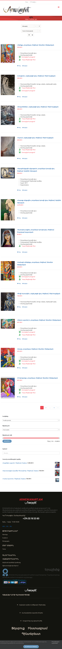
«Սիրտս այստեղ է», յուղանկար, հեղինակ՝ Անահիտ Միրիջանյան (39, 320)
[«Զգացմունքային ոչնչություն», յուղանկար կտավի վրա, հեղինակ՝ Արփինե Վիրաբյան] (8, 173)
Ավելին (25, 65)
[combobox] (31, 420)
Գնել (19, 65)
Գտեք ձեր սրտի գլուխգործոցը (16, 595)
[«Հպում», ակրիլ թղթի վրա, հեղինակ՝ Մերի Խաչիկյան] (8, 147)
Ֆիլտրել (7, 441)
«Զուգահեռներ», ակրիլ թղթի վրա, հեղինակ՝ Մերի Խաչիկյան (37, 107)
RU (11, 526)
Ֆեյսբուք (18, 628)
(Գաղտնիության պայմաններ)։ (55, 642)
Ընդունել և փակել (31, 646)
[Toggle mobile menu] (59, 7)
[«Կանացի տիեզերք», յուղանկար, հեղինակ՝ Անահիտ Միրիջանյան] (8, 270)
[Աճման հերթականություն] (39, 26)
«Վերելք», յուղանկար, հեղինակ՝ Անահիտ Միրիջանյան (35, 45)
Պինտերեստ (31, 633)
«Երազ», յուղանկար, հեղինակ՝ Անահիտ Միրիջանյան (35, 349)
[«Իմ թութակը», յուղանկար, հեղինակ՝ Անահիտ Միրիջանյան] (8, 388)
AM (3, 526)
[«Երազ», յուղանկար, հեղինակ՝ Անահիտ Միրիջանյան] (8, 357)
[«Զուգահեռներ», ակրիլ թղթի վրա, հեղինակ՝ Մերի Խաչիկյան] (8, 115)
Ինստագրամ (37, 628)
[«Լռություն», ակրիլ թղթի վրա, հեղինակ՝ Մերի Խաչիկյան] (8, 85)
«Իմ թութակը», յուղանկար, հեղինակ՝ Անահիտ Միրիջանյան (37, 378)
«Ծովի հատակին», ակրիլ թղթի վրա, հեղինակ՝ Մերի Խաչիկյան (38, 293)
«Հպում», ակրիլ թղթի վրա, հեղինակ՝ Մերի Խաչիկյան (35, 138)
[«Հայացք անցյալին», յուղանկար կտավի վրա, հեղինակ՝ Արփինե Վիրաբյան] (8, 209)
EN (7, 526)
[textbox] (31, 420)
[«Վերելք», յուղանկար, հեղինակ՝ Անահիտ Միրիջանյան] (8, 53)
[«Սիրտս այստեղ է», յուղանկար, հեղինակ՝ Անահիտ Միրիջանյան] (8, 324)
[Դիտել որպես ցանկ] (32, 35)
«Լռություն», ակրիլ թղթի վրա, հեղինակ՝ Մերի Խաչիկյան (36, 76)
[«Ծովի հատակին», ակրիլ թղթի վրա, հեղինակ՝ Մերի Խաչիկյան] (8, 301)
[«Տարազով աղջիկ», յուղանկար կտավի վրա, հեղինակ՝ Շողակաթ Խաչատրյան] (8, 238)
